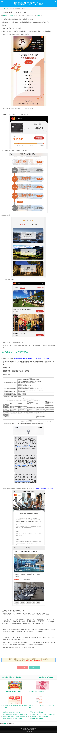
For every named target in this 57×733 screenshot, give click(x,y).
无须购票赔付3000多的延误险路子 (14, 351)
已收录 (38, 15)
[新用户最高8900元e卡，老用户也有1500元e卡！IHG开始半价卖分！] (14, 699)
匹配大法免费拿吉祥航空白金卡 (47, 677)
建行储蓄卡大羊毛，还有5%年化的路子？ (39, 716)
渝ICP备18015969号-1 (28, 730)
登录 (5, 723)
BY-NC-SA (38, 659)
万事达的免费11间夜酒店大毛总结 (14, 12)
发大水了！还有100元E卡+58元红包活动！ (13, 718)
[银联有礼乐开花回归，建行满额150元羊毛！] (14, 685)
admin (11, 15)
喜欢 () (23, 667)
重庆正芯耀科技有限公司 (33, 728)
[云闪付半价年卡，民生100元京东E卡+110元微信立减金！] (42, 699)
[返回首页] (1, 8)
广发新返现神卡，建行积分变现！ (37, 712)
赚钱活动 (6, 8)
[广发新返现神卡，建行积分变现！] (42, 685)
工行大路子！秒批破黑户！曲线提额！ (11, 677)
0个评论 (45, 15)
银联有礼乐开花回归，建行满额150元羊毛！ (13, 712)
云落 (31, 731)
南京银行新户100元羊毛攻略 (36, 718)
